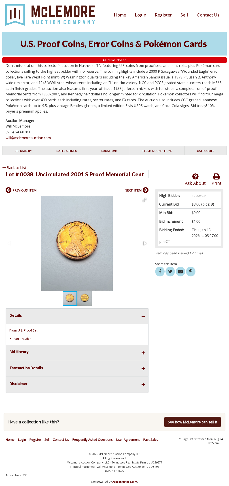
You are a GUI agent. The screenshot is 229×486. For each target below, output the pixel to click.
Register (163, 14)
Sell (184, 14)
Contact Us (208, 14)
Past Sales (150, 439)
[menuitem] (120, 14)
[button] (144, 200)
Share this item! (166, 264)
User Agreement (128, 439)
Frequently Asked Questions (92, 439)
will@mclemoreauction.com (28, 137)
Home (120, 14)
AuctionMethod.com (124, 481)
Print (217, 183)
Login (140, 14)
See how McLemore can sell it (192, 422)
